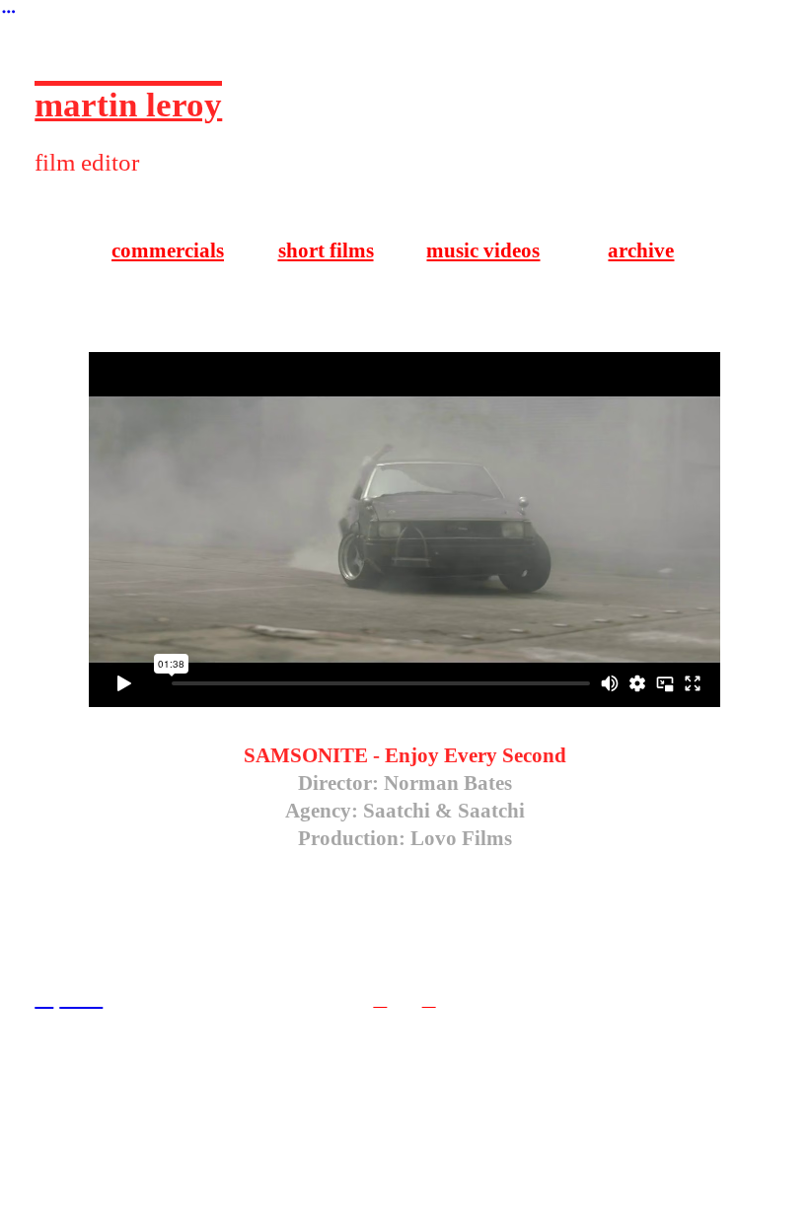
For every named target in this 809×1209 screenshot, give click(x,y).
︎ (9, 12)
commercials (167, 250)
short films (326, 250)
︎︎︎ (380, 1000)
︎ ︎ (81, 996)
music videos (483, 250)
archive (641, 250)
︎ (44, 996)
